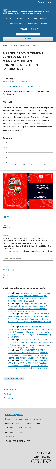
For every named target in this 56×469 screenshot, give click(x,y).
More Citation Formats (12, 258)
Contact (34, 29)
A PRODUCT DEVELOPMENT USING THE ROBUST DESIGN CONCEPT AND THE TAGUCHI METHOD (30, 329)
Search (28, 39)
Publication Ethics (40, 18)
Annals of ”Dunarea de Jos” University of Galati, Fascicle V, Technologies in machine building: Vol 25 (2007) (27, 298)
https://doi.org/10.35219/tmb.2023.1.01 (23, 86)
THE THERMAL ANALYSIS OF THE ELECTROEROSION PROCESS (28, 340)
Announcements (15, 23)
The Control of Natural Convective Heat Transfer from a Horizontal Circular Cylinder (29, 315)
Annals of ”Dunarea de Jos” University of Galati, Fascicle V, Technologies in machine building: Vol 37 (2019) (28, 365)
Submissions (32, 23)
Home (5, 45)
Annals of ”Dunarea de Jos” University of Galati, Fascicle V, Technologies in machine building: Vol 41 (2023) (29, 334)
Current (44, 23)
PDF (8, 217)
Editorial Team (23, 18)
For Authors (8, 398)
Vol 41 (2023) (25, 45)
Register (41, 2)
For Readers (8, 394)
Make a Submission (14, 378)
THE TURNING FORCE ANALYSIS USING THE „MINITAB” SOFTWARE (28, 361)
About (8, 18)
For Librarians (9, 402)
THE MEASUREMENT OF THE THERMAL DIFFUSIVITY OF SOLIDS (26, 351)
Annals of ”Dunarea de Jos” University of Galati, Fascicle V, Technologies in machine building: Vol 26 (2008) (27, 308)
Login (50, 2)
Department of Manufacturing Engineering (23, 419)
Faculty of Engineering (14, 414)
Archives (23, 29)
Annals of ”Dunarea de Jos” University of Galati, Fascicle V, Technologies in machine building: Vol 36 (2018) (30, 345)
